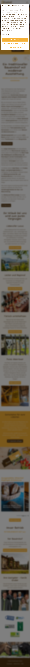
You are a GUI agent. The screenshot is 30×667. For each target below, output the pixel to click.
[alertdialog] (15, 333)
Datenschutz (5, 35)
